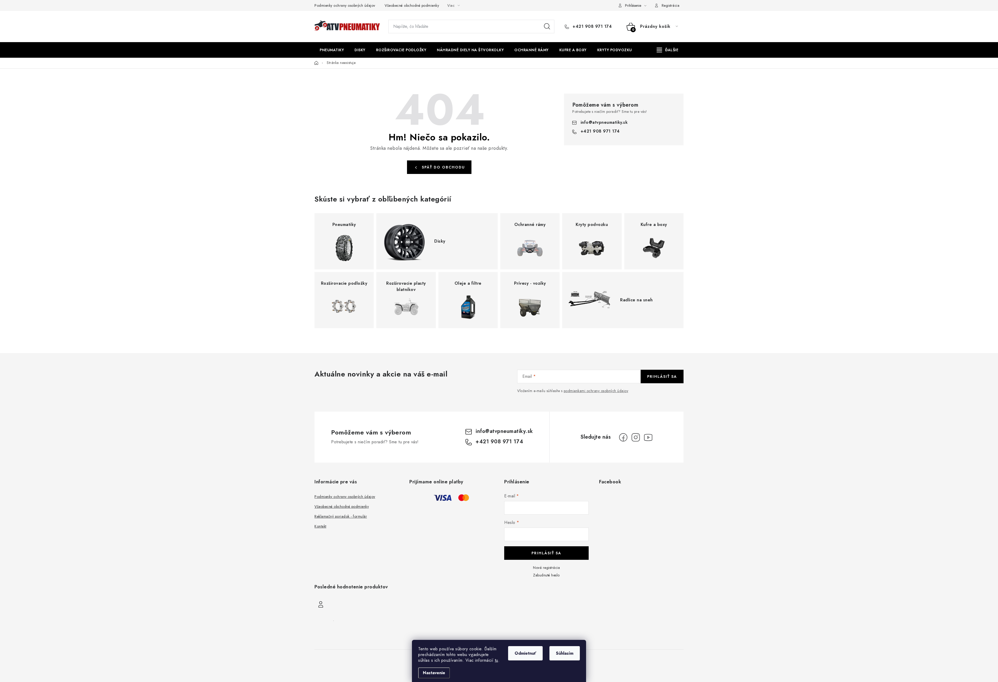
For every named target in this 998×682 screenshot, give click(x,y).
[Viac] (668, 50)
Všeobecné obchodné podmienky (412, 5)
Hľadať (547, 26)
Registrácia (671, 5)
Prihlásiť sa (662, 376)
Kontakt (320, 526)
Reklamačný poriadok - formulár (340, 516)
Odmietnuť (525, 653)
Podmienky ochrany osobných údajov (344, 5)
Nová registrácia (546, 567)
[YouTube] (648, 437)
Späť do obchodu (443, 167)
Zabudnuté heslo (546, 575)
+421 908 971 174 (591, 26)
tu (496, 660)
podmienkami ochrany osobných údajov (596, 390)
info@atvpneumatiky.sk (604, 122)
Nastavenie (434, 673)
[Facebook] (623, 437)
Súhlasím (564, 653)
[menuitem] (331, 50)
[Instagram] (636, 437)
